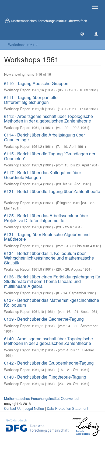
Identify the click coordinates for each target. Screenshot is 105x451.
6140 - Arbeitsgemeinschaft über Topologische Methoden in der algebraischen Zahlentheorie (48, 341)
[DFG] (37, 425)
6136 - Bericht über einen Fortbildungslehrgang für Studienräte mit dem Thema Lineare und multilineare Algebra (52, 281)
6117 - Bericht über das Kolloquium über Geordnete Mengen (42, 174)
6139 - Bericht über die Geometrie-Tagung (44, 319)
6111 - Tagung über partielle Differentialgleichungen (31, 99)
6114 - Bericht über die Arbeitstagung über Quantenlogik (44, 137)
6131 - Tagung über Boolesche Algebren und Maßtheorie (47, 236)
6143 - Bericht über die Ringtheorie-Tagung (45, 377)
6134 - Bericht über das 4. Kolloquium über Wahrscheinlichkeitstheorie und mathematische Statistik (49, 258)
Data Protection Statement (67, 408)
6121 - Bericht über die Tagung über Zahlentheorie (52, 191)
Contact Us (13, 408)
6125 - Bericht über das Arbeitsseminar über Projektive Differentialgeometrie (46, 217)
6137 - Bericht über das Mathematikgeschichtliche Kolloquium (51, 302)
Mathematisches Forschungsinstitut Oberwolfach (42, 398)
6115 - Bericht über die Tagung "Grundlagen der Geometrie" (49, 156)
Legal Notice (34, 408)
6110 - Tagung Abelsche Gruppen (36, 83)
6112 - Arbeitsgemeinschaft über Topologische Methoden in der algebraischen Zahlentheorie (48, 118)
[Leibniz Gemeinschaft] (86, 426)
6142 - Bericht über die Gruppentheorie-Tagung (49, 363)
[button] (82, 33)
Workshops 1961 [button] (21, 44)
